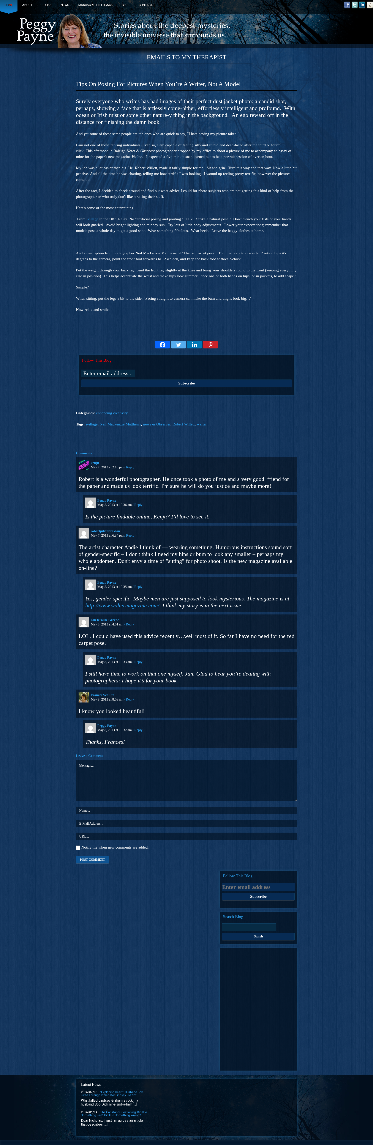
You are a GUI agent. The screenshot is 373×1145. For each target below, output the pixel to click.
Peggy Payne (106, 500)
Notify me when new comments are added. (115, 847)
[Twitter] (178, 344)
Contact (146, 5)
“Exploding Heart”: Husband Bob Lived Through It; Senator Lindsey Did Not (112, 1093)
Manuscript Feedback (95, 5)
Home (9, 5)
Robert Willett (183, 424)
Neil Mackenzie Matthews (120, 424)
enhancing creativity (112, 413)
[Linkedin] (194, 344)
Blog (126, 5)
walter (202, 424)
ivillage (92, 219)
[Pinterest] (210, 344)
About (27, 5)
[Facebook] (162, 344)
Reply (130, 467)
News (65, 5)
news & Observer (156, 424)
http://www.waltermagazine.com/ (122, 605)
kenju (95, 463)
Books (47, 5)
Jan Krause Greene (105, 620)
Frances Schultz (102, 695)
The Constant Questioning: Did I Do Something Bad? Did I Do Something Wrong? (114, 1113)
